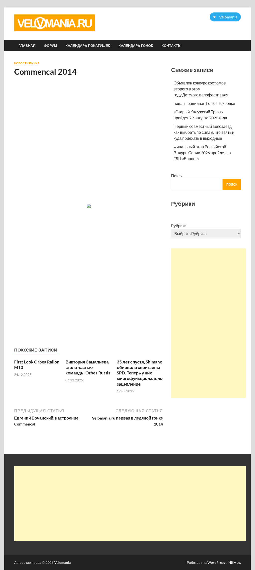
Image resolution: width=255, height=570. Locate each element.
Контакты (172, 46)
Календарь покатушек (87, 46)
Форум (50, 46)
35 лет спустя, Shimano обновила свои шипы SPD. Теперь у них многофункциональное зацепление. (141, 372)
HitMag (234, 562)
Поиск (176, 175)
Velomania (62, 562)
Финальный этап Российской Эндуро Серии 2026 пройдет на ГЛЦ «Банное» (202, 152)
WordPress (216, 562)
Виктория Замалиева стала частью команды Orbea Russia (88, 367)
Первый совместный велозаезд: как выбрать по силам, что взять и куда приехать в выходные (204, 132)
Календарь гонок (136, 46)
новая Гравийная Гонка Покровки (204, 103)
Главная (26, 46)
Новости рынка (26, 63)
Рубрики (179, 225)
